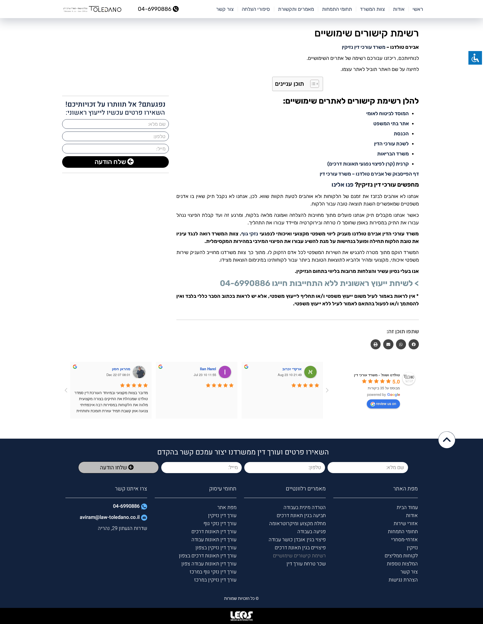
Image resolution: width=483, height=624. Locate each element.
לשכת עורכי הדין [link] (391, 144)
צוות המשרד (372, 9)
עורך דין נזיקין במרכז (215, 580)
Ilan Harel (208, 368)
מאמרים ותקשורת (296, 9)
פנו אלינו (342, 184)
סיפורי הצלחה (256, 9)
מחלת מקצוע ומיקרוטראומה (297, 523)
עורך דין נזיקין (222, 515)
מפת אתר (226, 507)
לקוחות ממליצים (401, 555)
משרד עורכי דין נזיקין (363, 47)
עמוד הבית (407, 507)
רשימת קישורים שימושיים (299, 555)
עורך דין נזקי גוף (220, 523)
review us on (386, 403)
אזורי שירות (406, 523)
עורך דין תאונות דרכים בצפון (207, 555)
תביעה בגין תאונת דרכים (301, 515)
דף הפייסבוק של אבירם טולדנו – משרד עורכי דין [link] (369, 174)
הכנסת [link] (401, 134)
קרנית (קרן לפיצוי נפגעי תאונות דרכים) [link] (368, 164)
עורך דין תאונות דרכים (213, 531)
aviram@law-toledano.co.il (110, 517)
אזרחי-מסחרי (404, 539)
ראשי (418, 9)
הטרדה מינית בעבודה (305, 507)
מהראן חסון (121, 368)
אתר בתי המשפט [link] (391, 123)
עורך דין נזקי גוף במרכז (213, 571)
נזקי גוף (249, 234)
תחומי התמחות (337, 9)
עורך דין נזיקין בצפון (215, 547)
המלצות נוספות (402, 563)
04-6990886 (245, 283)
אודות (399, 9)
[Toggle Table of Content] (312, 83)
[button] (414, 344)
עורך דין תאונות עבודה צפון (208, 563)
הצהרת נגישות (403, 580)
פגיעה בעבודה (311, 531)
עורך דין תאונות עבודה (213, 539)
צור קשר (225, 9)
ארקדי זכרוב (292, 368)
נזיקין (412, 547)
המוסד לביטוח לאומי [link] (387, 113)
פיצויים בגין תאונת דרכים (300, 547)
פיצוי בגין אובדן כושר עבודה (297, 539)
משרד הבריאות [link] (393, 154)
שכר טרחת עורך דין (306, 563)
